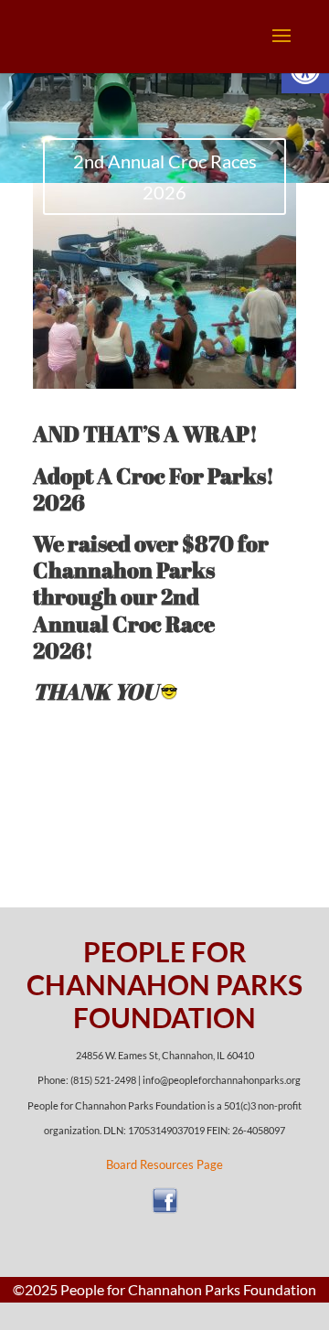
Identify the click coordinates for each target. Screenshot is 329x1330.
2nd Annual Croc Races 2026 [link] (165, 176)
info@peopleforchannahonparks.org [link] (222, 1080)
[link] (163, 1210)
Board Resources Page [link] (164, 1164)
